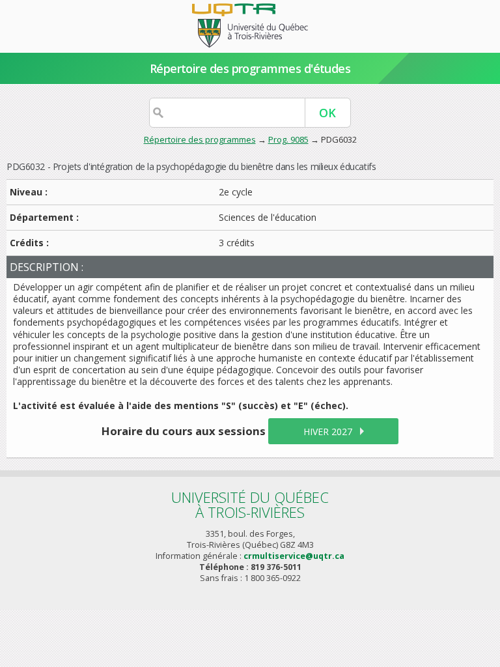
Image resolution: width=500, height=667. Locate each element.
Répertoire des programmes (200, 139)
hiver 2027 (327, 431)
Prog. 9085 (288, 139)
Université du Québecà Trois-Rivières (250, 504)
